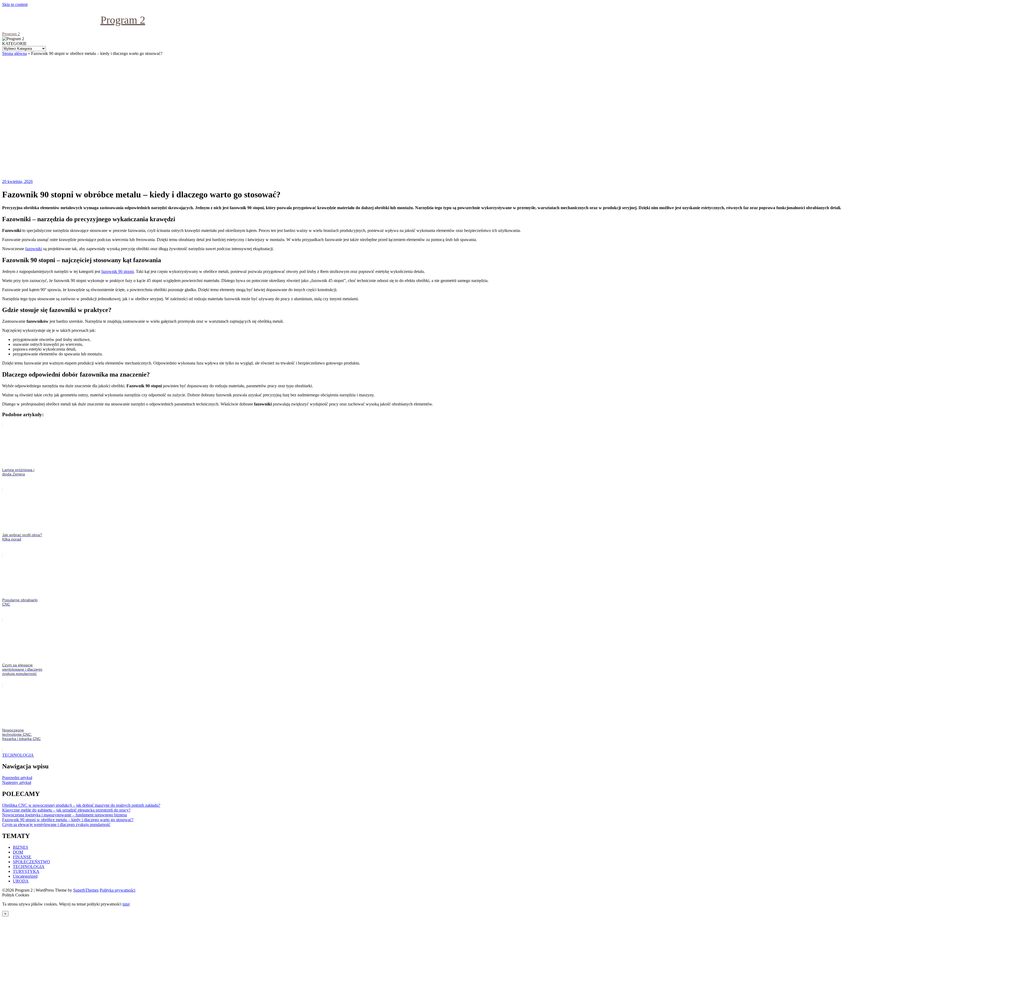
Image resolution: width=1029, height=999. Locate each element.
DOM (18, 852)
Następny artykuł (16, 782)
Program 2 (122, 20)
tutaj (126, 904)
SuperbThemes (86, 890)
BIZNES (20, 847)
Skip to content (15, 4)
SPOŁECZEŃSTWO (31, 861)
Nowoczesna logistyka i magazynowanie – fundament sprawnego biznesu (64, 815)
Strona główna (14, 53)
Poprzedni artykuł (17, 777)
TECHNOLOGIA (18, 755)
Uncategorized (25, 876)
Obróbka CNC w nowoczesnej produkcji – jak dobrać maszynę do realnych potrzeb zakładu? (81, 805)
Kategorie (14, 43)
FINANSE (22, 857)
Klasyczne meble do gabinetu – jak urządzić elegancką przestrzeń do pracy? (66, 810)
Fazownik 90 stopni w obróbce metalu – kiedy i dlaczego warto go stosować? (67, 819)
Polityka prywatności (117, 890)
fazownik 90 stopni (117, 271)
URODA (21, 881)
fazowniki (33, 248)
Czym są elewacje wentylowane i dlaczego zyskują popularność (56, 824)
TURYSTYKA (26, 871)
